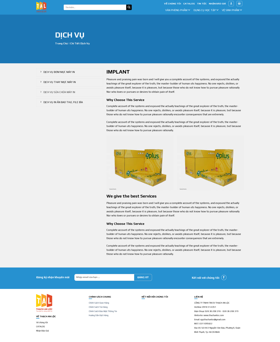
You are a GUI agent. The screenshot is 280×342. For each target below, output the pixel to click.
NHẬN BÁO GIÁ (217, 3)
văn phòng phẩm (176, 10)
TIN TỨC (202, 3)
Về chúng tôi (42, 322)
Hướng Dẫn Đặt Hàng (98, 315)
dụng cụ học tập (204, 10)
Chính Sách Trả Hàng (98, 307)
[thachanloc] (47, 7)
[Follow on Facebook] (224, 277)
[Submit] (129, 7)
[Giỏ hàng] (239, 3)
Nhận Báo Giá (42, 331)
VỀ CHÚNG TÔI (172, 3)
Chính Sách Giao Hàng (99, 303)
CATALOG (189, 3)
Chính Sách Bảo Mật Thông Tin (103, 311)
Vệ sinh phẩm (231, 10)
